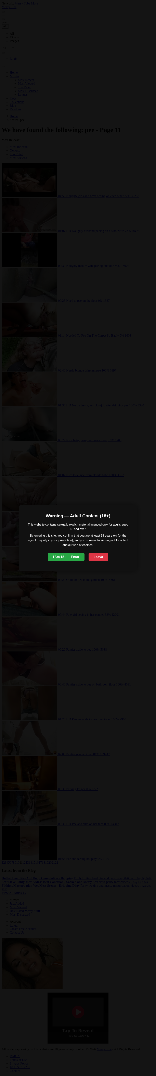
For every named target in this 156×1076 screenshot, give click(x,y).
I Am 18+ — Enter (66, 557)
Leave (98, 557)
